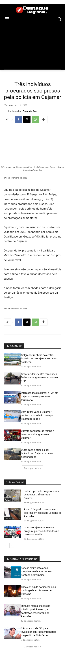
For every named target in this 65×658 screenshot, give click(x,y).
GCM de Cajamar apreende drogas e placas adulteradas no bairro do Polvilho (41, 531)
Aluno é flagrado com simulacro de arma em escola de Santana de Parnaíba (42, 513)
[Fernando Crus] (6, 111)
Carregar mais (31, 468)
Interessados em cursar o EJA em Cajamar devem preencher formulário (39, 396)
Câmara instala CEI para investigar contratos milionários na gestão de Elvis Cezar (38, 632)
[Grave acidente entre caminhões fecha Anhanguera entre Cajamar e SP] (12, 378)
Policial (8, 500)
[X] (27, 119)
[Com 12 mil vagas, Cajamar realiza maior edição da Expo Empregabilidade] (12, 416)
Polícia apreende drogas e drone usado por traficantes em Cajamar (42, 495)
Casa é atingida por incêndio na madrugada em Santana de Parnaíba (38, 590)
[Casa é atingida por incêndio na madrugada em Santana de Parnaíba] (12, 591)
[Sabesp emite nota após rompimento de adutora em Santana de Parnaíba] (12, 572)
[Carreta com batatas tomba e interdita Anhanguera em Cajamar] (12, 435)
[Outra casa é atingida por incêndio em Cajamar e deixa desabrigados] (12, 454)
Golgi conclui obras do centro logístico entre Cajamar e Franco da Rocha (39, 359)
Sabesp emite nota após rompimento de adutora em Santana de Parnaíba (36, 571)
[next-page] (11, 545)
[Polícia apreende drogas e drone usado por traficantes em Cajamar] (12, 496)
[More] (43, 119)
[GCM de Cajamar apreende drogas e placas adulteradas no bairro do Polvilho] (12, 532)
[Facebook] (18, 119)
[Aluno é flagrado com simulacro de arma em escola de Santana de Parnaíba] (12, 514)
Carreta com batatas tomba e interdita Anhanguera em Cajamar (37, 434)
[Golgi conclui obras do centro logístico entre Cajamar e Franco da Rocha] (12, 359)
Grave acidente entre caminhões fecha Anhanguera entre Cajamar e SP (39, 378)
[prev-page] (6, 545)
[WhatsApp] (35, 119)
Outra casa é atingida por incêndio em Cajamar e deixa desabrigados (37, 453)
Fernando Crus (30, 111)
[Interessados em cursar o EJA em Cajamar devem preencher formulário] (12, 397)
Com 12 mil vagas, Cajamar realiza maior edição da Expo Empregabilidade (37, 415)
